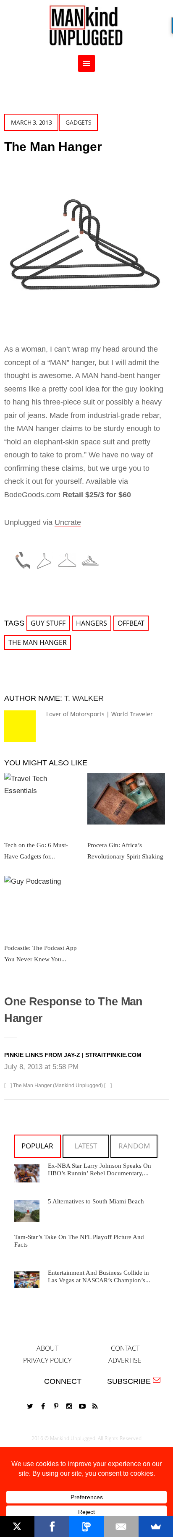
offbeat (131, 623)
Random (134, 1146)
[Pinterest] (56, 1406)
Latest (85, 1146)
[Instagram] (69, 1406)
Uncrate (68, 522)
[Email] (121, 1526)
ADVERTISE (125, 1360)
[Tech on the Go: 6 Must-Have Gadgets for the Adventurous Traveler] (43, 802)
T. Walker (84, 698)
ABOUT (47, 1348)
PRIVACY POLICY (47, 1360)
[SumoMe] (156, 1526)
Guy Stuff (48, 623)
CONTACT (125, 1348)
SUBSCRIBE (131, 1381)
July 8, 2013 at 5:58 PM (41, 1067)
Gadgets (78, 122)
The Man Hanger (37, 642)
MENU (86, 63)
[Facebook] (43, 1406)
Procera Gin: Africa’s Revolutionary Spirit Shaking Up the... (125, 856)
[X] (17, 1526)
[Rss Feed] (95, 1406)
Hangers (91, 623)
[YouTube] (82, 1406)
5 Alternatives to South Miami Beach (96, 1201)
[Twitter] (30, 1406)
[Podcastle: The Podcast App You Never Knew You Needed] (43, 905)
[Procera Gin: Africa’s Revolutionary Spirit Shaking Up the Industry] (126, 802)
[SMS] (86, 1526)
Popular (37, 1146)
